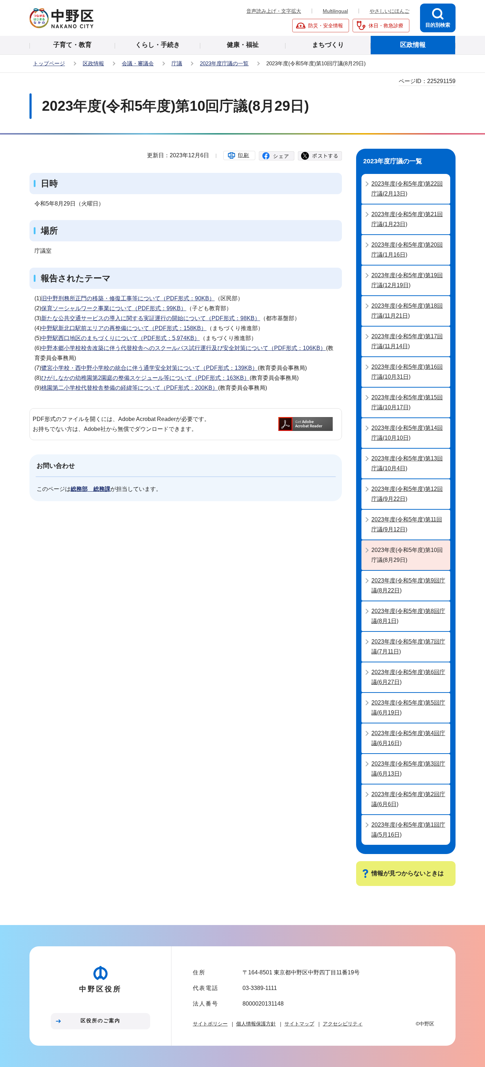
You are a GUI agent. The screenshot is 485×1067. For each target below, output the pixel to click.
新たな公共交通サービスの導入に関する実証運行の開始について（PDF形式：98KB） (150, 318)
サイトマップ (299, 1024)
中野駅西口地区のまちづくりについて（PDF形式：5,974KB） (120, 338)
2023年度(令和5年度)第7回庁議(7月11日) (408, 647)
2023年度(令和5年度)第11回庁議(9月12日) (406, 524)
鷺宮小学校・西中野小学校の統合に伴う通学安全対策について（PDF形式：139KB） (149, 368)
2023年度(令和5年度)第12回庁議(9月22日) (407, 494)
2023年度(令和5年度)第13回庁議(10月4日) (407, 463)
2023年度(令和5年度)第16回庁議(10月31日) (407, 372)
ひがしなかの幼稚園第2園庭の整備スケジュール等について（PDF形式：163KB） (145, 378)
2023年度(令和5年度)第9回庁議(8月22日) (408, 585)
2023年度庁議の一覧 (224, 63)
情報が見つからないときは (407, 873)
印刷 (243, 155)
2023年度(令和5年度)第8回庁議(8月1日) (408, 616)
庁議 (176, 63)
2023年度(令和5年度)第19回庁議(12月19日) (407, 280)
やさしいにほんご (389, 11)
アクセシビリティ (343, 1024)
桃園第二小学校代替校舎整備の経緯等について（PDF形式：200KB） (129, 388)
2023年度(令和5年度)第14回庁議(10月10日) (407, 433)
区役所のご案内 (100, 1020)
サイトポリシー (210, 1024)
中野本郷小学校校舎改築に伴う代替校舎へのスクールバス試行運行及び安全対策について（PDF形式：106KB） (183, 348)
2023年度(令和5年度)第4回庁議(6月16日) (408, 738)
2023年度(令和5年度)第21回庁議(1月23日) (407, 219)
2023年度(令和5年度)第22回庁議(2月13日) (407, 189)
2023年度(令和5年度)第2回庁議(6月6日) (408, 799)
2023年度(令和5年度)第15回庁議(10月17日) (407, 402)
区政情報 (93, 63)
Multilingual (335, 11)
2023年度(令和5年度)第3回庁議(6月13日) (408, 769)
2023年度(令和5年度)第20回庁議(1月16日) (407, 250)
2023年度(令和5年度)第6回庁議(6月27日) (408, 677)
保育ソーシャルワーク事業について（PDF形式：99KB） (113, 308)
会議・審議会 (138, 63)
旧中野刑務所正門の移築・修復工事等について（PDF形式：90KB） (128, 298)
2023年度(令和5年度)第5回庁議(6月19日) (408, 708)
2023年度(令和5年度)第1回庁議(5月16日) (408, 830)
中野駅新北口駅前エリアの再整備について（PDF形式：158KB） (124, 328)
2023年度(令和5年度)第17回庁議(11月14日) (407, 341)
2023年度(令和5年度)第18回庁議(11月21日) (407, 311)
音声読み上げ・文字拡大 (273, 11)
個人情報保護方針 (256, 1024)
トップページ (49, 63)
